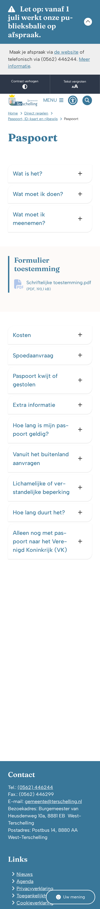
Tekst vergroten (74, 81)
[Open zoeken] (87, 100)
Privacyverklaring (35, 888)
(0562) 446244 (35, 787)
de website (66, 52)
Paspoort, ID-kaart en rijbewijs (33, 119)
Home (13, 113)
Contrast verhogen (24, 81)
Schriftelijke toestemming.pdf (58, 285)
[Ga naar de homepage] (23, 100)
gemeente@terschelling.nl (53, 801)
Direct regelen (36, 113)
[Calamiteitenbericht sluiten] (88, 22)
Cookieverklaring (35, 903)
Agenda (25, 881)
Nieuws (25, 874)
